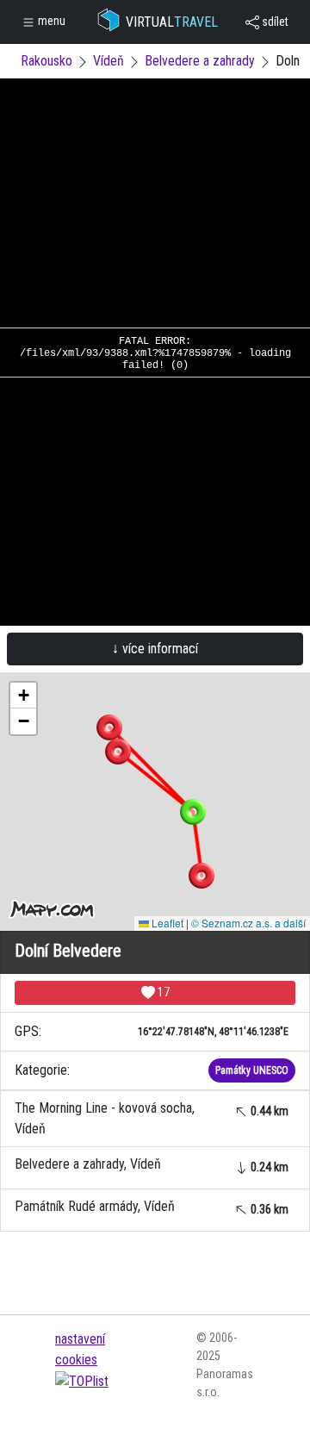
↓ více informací (155, 648)
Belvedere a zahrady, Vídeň (151, 1165)
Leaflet (166, 922)
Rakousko (46, 61)
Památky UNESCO (251, 1070)
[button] (109, 727)
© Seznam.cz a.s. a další (248, 922)
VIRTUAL (172, 22)
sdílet (273, 21)
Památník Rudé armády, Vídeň (151, 1207)
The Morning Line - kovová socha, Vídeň (151, 1118)
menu (50, 21)
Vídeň (108, 61)
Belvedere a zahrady (200, 61)
